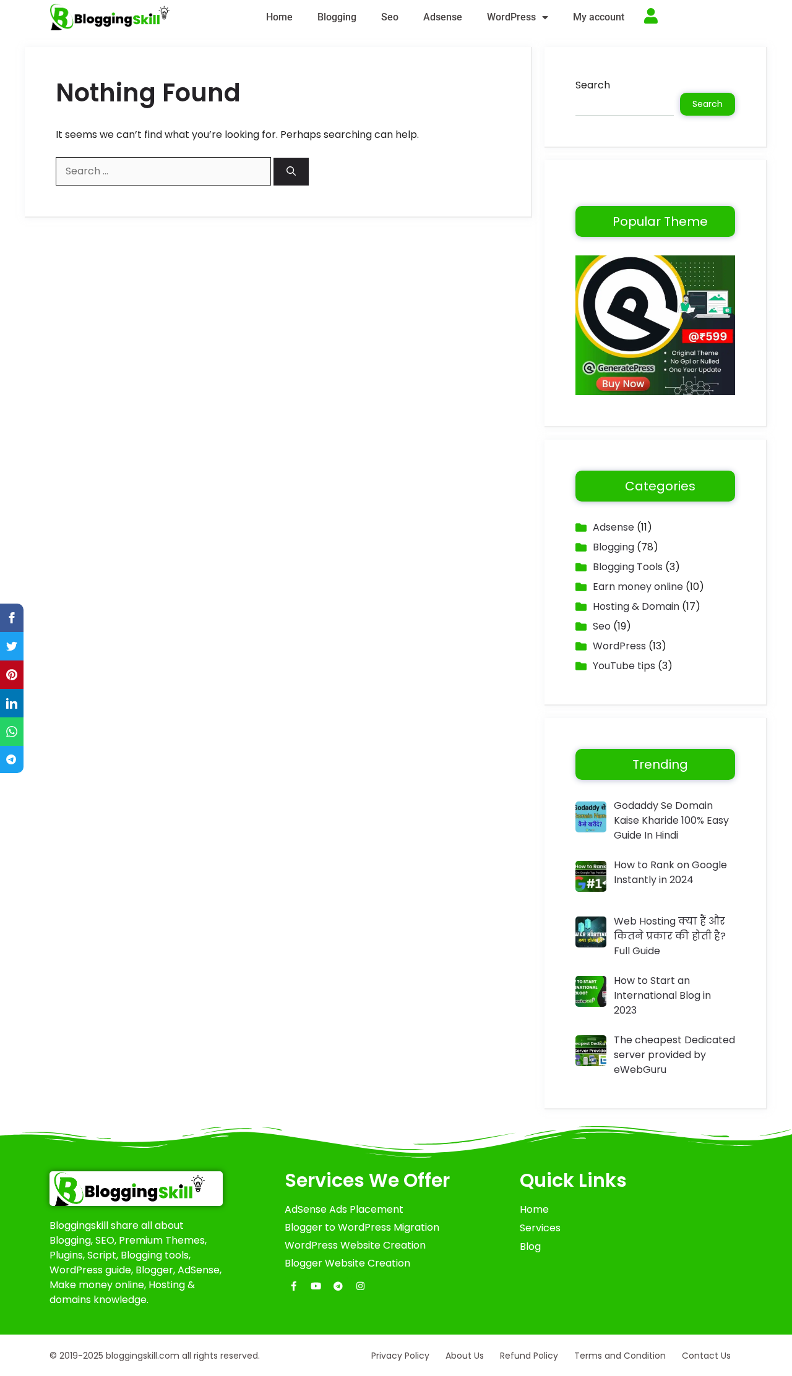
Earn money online (638, 586)
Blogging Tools (628, 567)
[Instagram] (360, 1286)
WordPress (511, 17)
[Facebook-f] (294, 1286)
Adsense (442, 17)
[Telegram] (338, 1286)
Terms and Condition (620, 1355)
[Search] (291, 172)
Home (279, 17)
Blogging (336, 17)
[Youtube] (316, 1286)
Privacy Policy (400, 1355)
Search (592, 85)
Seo (389, 17)
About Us (465, 1355)
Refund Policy (529, 1355)
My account (598, 17)
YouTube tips (624, 666)
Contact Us (706, 1355)
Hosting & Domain (636, 606)
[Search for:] (164, 171)
